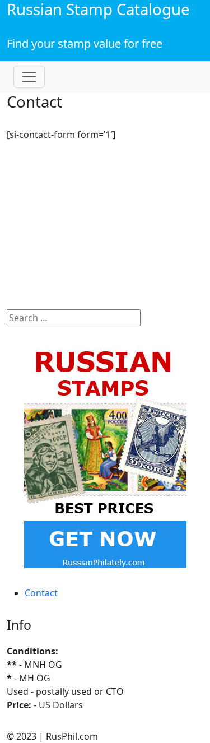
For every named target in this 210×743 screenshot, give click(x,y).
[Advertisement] (105, 229)
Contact (41, 593)
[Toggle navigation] (29, 77)
